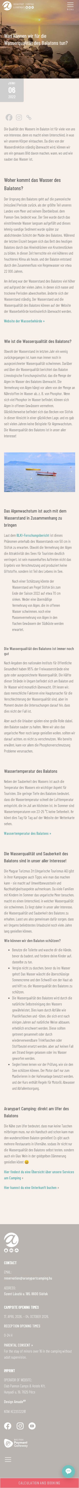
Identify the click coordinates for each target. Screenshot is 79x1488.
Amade (20, 1401)
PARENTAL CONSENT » (18, 1345)
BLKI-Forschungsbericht (33, 535)
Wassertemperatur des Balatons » (27, 833)
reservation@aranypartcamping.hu (28, 1278)
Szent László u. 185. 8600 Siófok (26, 1293)
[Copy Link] (28, 117)
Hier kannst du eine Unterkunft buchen (30, 1187)
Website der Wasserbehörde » (24, 321)
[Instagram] (18, 117)
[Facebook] (9, 117)
